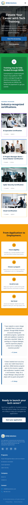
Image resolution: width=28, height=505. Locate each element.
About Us (3, 477)
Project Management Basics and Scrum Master (13, 458)
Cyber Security (4, 467)
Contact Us (4, 480)
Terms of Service (18, 502)
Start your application (14, 420)
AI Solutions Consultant (7, 461)
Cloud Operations (5, 464)
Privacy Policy (9, 502)
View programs (14, 44)
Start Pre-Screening (14, 39)
